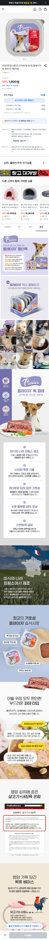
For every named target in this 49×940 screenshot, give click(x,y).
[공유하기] (45, 65)
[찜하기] (17, 200)
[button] (23, 2)
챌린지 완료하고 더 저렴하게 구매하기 (24, 926)
